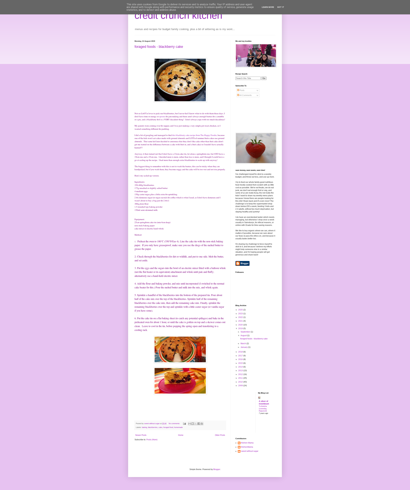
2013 (240, 370)
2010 (240, 382)
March (243, 343)
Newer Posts (140, 435)
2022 (240, 317)
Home (180, 435)
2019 (240, 328)
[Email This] (189, 423)
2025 (240, 310)
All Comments (245, 95)
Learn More (268, 7)
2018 (240, 352)
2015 (240, 363)
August (244, 335)
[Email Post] (184, 423)
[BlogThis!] (192, 423)
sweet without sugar (249, 451)
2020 (240, 325)
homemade (178, 427)
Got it (280, 7)
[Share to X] (195, 423)
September (246, 332)
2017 (240, 356)
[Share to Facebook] (198, 423)
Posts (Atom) (151, 440)
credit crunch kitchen (178, 15)
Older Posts (220, 435)
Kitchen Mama (247, 443)
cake (160, 427)
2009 (240, 385)
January (244, 347)
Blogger (216, 469)
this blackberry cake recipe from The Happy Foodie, (194, 135)
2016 (240, 359)
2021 (240, 321)
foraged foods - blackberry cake (159, 47)
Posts (241, 90)
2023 (240, 313)
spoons (162, 116)
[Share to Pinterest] (201, 423)
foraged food (168, 427)
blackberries (153, 427)
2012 (240, 374)
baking (144, 427)
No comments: (174, 423)
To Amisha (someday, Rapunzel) (263, 408)
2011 (240, 378)
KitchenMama (247, 447)
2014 (240, 367)
